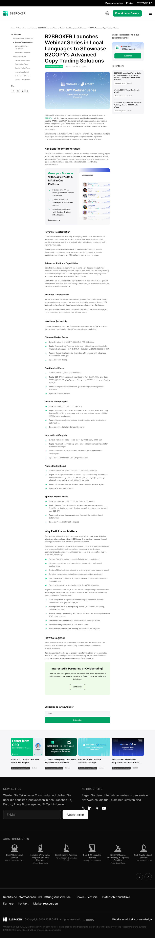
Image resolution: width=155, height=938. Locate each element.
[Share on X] (18, 91)
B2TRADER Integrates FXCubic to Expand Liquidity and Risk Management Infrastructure (60, 761)
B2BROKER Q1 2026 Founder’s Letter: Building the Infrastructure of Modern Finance (25, 761)
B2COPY (48, 118)
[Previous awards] (139, 876)
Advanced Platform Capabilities (21, 47)
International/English (22, 72)
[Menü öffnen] (148, 13)
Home (13, 28)
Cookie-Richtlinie (86, 897)
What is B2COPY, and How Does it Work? (126, 91)
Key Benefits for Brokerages (23, 38)
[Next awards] (148, 876)
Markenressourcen (45, 903)
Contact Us (77, 687)
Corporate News (120, 83)
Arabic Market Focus (22, 76)
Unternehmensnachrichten (27, 28)
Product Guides (120, 96)
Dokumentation (114, 3)
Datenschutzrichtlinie (116, 897)
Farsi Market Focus (21, 64)
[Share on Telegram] (27, 91)
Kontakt (23, 903)
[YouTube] (104, 808)
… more (88, 919)
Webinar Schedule (19, 56)
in (89, 808)
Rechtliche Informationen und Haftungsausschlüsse (37, 897)
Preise (129, 3)
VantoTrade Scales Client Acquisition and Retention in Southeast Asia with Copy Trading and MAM (125, 761)
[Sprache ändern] (107, 13)
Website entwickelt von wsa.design (132, 919)
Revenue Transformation (24, 42)
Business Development (22, 53)
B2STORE (142, 3)
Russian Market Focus (22, 68)
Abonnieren (75, 815)
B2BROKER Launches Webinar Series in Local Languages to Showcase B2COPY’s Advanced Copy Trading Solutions (127, 76)
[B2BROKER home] (14, 13)
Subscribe (77, 720)
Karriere (8, 903)
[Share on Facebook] (13, 91)
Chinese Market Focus (22, 60)
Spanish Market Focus (22, 80)
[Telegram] (97, 808)
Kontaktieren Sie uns (127, 13)
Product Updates (120, 111)
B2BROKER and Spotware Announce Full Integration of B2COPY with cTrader (127, 105)
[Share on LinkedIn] (22, 91)
